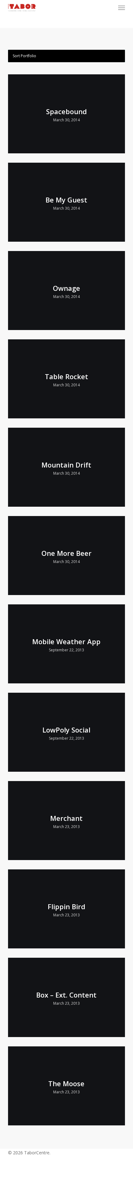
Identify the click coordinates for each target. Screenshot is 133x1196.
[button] (121, 7)
